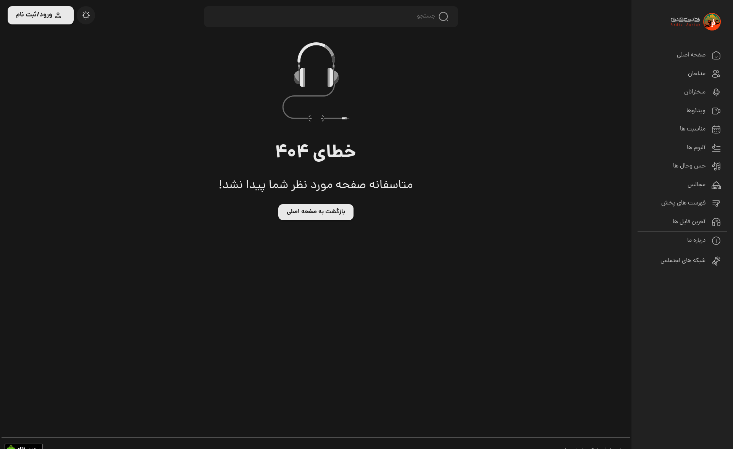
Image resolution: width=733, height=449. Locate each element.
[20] (86, 15)
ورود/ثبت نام (34, 15)
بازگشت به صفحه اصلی (316, 212)
